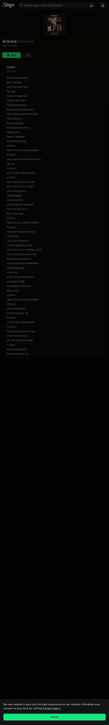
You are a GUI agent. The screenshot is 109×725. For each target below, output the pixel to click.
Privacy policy (52, 708)
